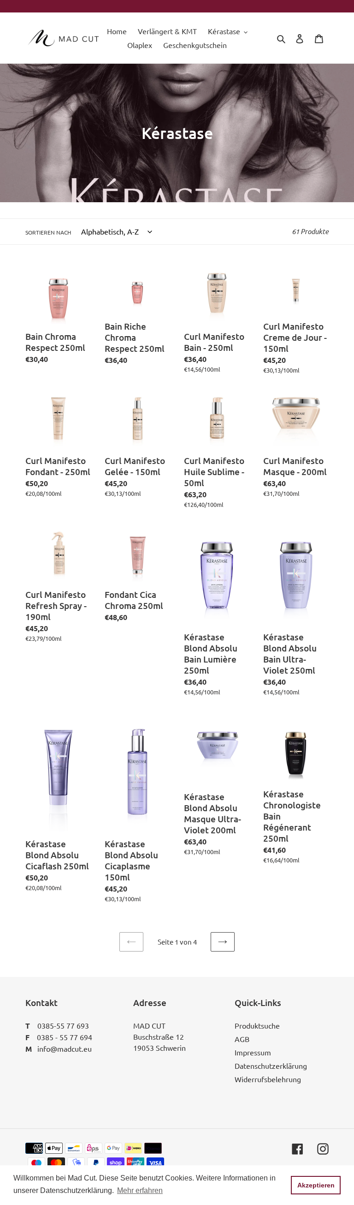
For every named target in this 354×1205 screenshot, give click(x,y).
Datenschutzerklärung (271, 1065)
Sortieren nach (48, 232)
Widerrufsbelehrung (268, 1079)
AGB (242, 1038)
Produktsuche (257, 1025)
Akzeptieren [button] (316, 1185)
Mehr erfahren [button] (140, 1190)
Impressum (253, 1052)
